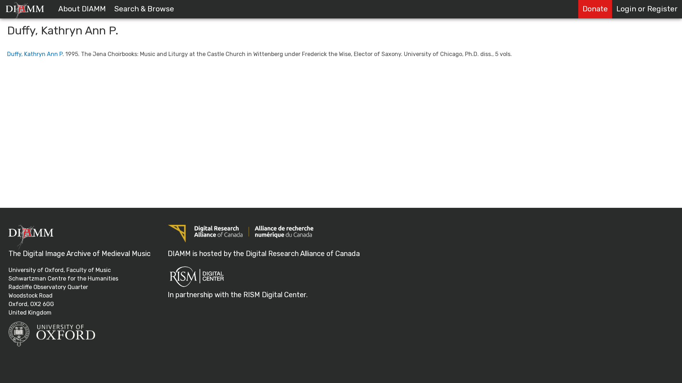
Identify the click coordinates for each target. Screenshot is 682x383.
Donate (595, 9)
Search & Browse (144, 9)
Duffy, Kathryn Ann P (35, 54)
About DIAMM (82, 9)
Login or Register (647, 9)
